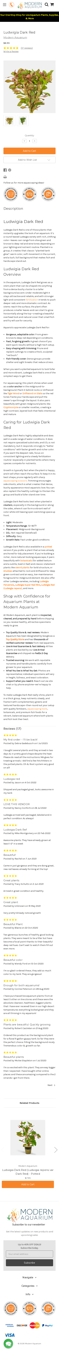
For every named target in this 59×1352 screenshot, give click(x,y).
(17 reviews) (27, 48)
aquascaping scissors (15, 480)
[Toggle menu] (4, 4)
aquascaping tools (37, 708)
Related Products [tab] (29, 1102)
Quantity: (29, 135)
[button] (8, 1343)
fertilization (32, 299)
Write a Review (11, 51)
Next (50, 1085)
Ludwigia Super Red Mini (27, 584)
